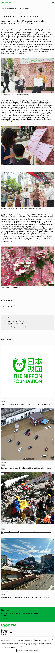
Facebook (4, 630)
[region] (27, 645)
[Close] (52, 639)
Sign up (3, 618)
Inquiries (4, 634)
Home (2, 8)
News (6, 8)
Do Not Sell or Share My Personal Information (27, 650)
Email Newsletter (7, 632)
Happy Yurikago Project (7, 306)
